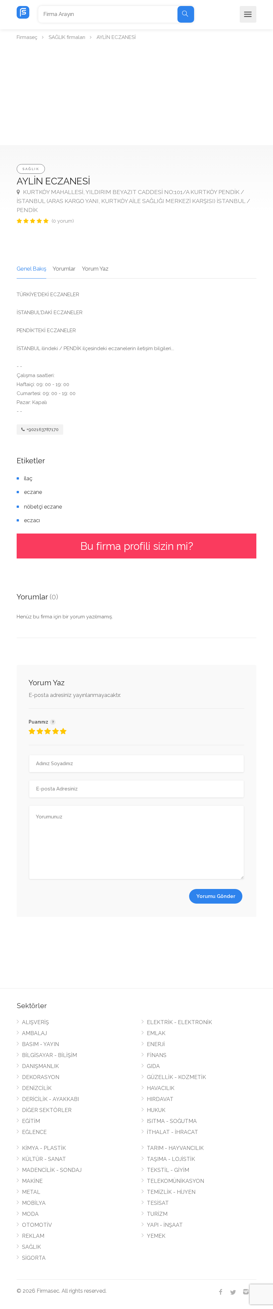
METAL (31, 1192)
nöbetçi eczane (43, 507)
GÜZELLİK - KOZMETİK (176, 1077)
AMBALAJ (34, 1033)
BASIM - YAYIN (40, 1044)
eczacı (32, 520)
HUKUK (156, 1110)
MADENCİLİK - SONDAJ (52, 1170)
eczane (33, 492)
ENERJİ (156, 1044)
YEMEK (156, 1236)
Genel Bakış (31, 268)
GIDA (153, 1066)
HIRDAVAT (160, 1099)
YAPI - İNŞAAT (165, 1225)
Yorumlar (64, 268)
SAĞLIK (30, 169)
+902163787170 (42, 429)
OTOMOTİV (37, 1225)
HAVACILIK (160, 1088)
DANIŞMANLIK (40, 1066)
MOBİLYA (34, 1203)
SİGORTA (34, 1258)
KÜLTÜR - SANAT (44, 1159)
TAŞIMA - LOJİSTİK (171, 1159)
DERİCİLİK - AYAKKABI (50, 1099)
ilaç (28, 478)
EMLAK (156, 1033)
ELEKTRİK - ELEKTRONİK (179, 1022)
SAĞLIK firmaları (67, 37)
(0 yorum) (63, 221)
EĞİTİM (31, 1121)
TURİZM (157, 1214)
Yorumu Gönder (215, 896)
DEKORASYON (40, 1077)
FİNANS (156, 1055)
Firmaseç (27, 37)
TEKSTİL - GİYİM (168, 1170)
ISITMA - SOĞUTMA (172, 1121)
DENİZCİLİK (37, 1088)
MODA (30, 1214)
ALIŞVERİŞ (35, 1022)
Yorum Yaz (95, 268)
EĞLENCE (34, 1132)
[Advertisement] (136, 95)
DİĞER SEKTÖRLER (47, 1110)
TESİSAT (158, 1203)
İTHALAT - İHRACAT (172, 1132)
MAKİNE (32, 1181)
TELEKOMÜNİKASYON (175, 1181)
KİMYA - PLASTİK (44, 1148)
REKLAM (33, 1236)
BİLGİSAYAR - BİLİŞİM (49, 1055)
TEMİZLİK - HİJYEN (171, 1192)
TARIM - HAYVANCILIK (175, 1148)
